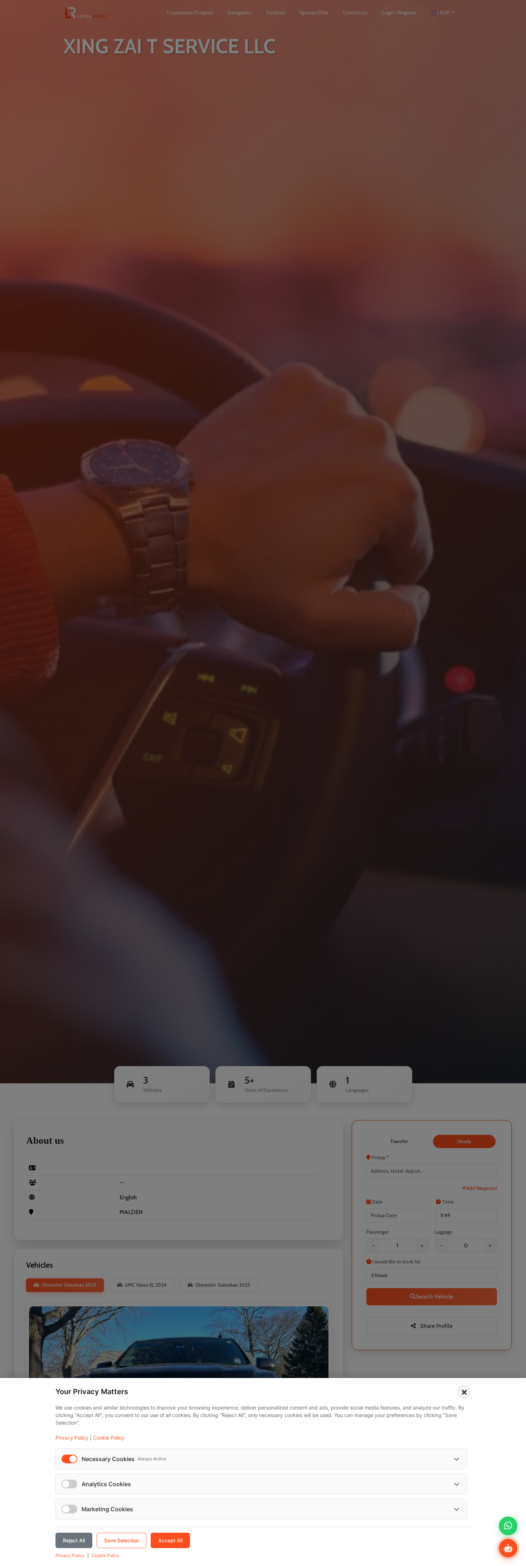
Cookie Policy (109, 1438)
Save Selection (121, 1540)
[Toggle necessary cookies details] (456, 1459)
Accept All (170, 1540)
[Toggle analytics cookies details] (456, 1484)
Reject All (74, 1540)
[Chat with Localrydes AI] (508, 1548)
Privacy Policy (71, 1438)
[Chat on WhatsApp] (508, 1526)
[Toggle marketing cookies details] (456, 1509)
